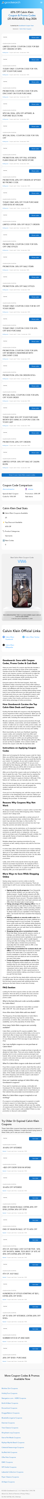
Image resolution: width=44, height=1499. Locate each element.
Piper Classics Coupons (10, 1477)
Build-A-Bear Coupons (10, 1403)
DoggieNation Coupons (10, 1413)
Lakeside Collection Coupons (12, 1472)
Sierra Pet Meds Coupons (11, 1437)
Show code (35, 38)
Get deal (35, 1139)
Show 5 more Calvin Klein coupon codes (22, 475)
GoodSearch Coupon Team (26, 25)
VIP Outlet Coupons (9, 1467)
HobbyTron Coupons (9, 1393)
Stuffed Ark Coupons (9, 1452)
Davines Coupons (8, 1423)
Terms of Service (14, 1494)
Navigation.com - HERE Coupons (14, 1398)
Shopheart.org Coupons (11, 1433)
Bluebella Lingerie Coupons (12, 1418)
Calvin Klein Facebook (10, 638)
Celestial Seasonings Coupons (13, 1447)
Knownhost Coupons (9, 1408)
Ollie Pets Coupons (9, 1457)
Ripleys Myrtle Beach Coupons (13, 1442)
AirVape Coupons (8, 1482)
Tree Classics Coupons (10, 1428)
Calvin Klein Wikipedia (10, 646)
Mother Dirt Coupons (10, 1388)
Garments (15, 29)
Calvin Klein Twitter (32, 637)
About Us (5, 1494)
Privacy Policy (25, 1494)
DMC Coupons (7, 1462)
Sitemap (18, 1497)
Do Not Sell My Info (8, 1497)
